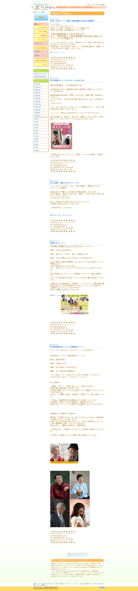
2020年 (36, 118)
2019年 (36, 121)
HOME (34, 583)
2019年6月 (37, 92)
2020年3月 (37, 84)
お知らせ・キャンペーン (41, 73)
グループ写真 (55, 583)
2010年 (36, 147)
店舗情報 (43, 585)
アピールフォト (68, 583)
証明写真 (62, 583)
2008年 (36, 150)
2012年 (36, 141)
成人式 (96, 583)
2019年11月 (38, 87)
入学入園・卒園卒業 (84, 583)
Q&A (38, 585)
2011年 (36, 144)
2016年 (36, 130)
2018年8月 (37, 112)
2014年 (36, 136)
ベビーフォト (76, 583)
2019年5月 (37, 95)
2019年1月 (37, 101)
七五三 (91, 583)
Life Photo (49, 583)
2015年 (36, 133)
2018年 (36, 124)
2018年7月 (37, 115)
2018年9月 (37, 109)
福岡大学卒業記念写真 (40, 76)
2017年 (36, 127)
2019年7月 (37, 89)
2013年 (36, 138)
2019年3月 (37, 98)
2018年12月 (38, 104)
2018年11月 (38, 107)
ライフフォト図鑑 (41, 583)
